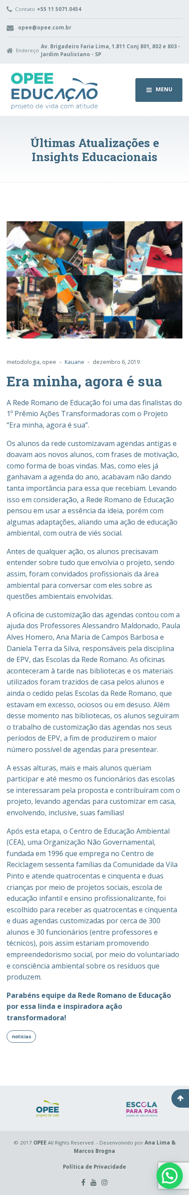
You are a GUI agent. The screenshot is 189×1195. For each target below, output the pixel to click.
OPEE (40, 1142)
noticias (21, 1036)
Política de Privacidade (94, 1166)
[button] (169, 1176)
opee (49, 362)
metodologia (23, 362)
